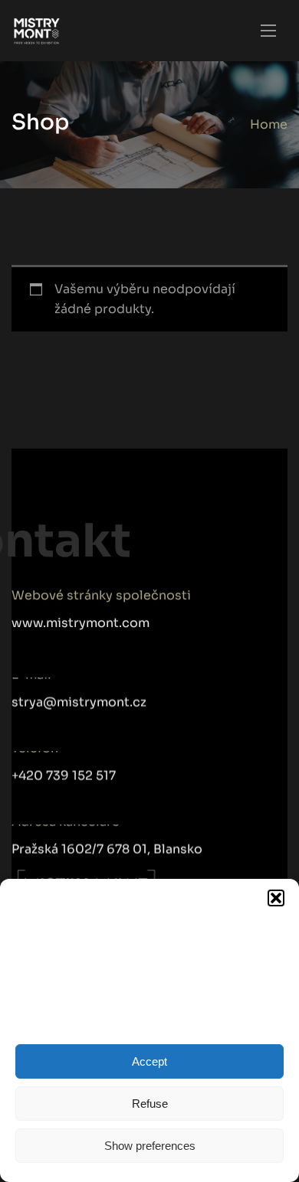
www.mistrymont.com (81, 623)
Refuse (150, 1103)
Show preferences (150, 1145)
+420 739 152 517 (64, 770)
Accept (149, 1061)
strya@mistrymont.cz (79, 697)
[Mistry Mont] (37, 31)
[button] (276, 898)
